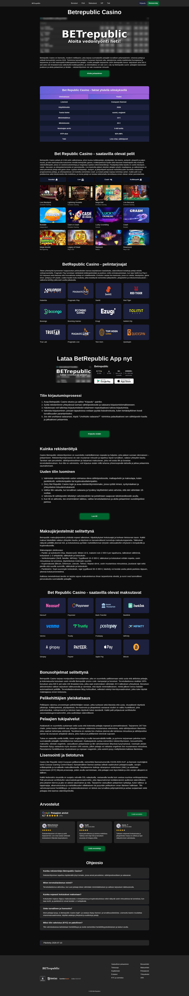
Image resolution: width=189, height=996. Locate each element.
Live (79, 179)
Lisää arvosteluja (94, 848)
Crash (107, 179)
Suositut (51, 179)
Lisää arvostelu (137, 814)
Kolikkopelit (134, 179)
